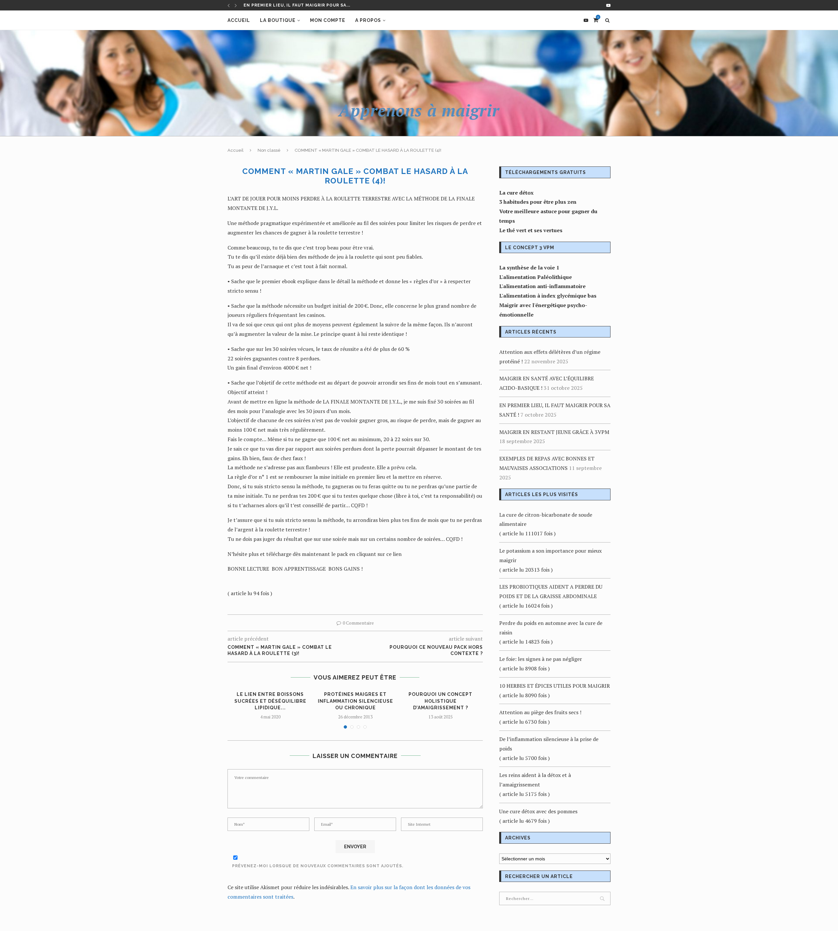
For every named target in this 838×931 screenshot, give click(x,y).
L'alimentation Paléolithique (535, 277)
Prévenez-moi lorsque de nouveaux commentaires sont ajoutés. (317, 866)
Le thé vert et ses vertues (530, 230)
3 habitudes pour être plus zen (537, 201)
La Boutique (278, 20)
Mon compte (327, 20)
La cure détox (516, 192)
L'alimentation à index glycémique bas (547, 295)
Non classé (269, 150)
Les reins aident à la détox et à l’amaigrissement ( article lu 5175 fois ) (535, 784)
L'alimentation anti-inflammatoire (542, 286)
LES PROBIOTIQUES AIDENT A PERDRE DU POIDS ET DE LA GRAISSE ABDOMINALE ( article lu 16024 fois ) (550, 596)
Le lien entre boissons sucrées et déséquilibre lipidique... (270, 701)
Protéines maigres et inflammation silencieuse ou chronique (355, 701)
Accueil (239, 20)
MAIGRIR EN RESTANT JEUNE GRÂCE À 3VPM (294, 7)
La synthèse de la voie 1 (529, 267)
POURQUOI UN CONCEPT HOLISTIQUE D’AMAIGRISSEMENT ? (440, 701)
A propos (368, 20)
